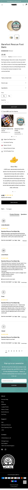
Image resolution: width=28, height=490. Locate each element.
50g (9, 96)
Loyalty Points (5, 407)
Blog (2, 402)
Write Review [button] (14, 202)
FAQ (2, 422)
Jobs (2, 430)
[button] (6, 351)
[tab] (11, 136)
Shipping (10, 56)
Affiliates (3, 404)
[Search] (23, 5)
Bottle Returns (5, 412)
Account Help (4, 399)
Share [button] (19, 240)
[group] (14, 195)
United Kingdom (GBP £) (13, 474)
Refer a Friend (4, 409)
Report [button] (15, 240)
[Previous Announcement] (1, 1)
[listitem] (14, 1)
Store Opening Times (6, 427)
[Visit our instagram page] (5, 449)
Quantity (3, 100)
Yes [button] (13, 240)
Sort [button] (2, 209)
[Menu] (2, 5)
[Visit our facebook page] (2, 449)
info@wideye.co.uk (6, 438)
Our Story (3, 414)
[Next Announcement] (27, 1)
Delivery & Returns (6, 425)
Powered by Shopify (14, 484)
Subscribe (14, 385)
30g (4, 96)
